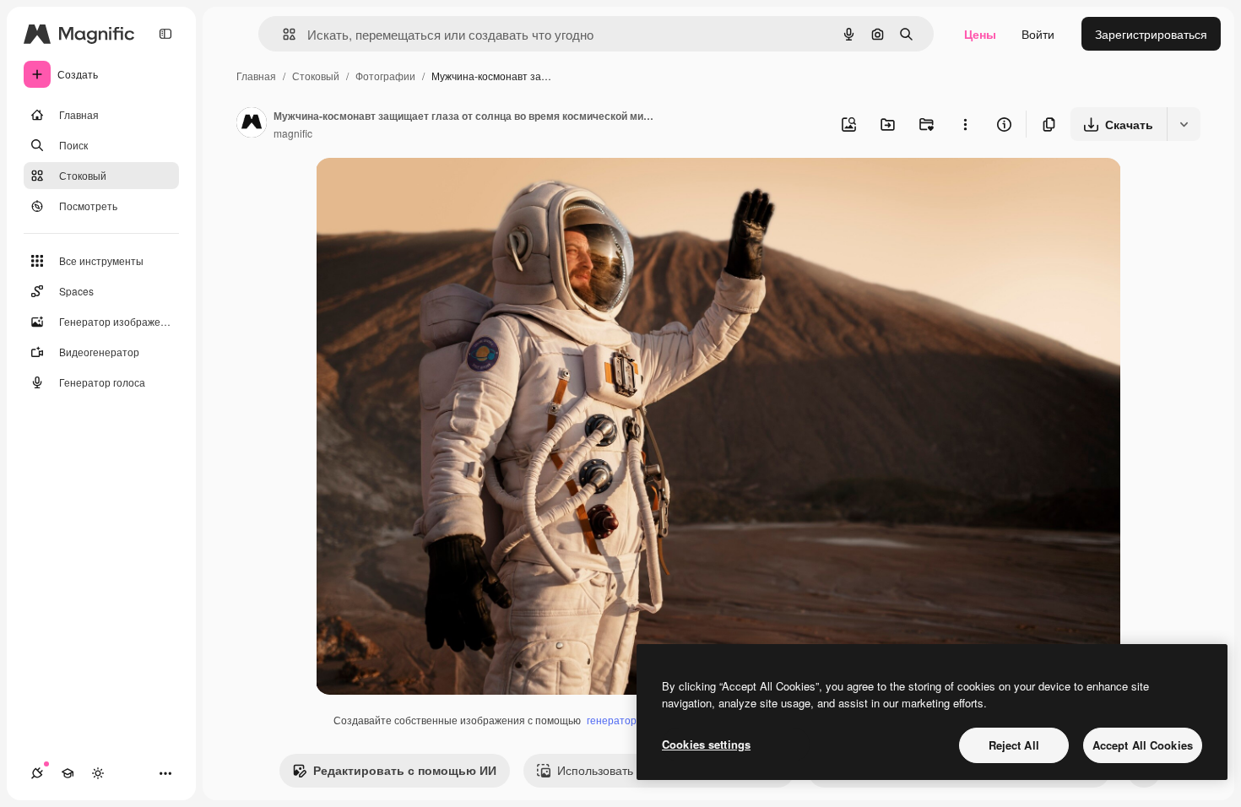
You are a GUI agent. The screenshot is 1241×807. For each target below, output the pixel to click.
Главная (256, 75)
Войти (1038, 33)
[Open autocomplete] (282, 34)
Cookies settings (706, 744)
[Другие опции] (965, 124)
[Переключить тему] (97, 773)
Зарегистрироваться (1151, 33)
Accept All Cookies (1142, 745)
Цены (980, 33)
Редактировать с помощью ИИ (404, 769)
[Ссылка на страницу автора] (251, 124)
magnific (293, 133)
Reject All (1014, 745)
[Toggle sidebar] (165, 33)
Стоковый (315, 75)
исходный (429, 190)
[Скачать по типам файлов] (1183, 124)
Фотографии (385, 75)
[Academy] (67, 773)
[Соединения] (37, 773)
